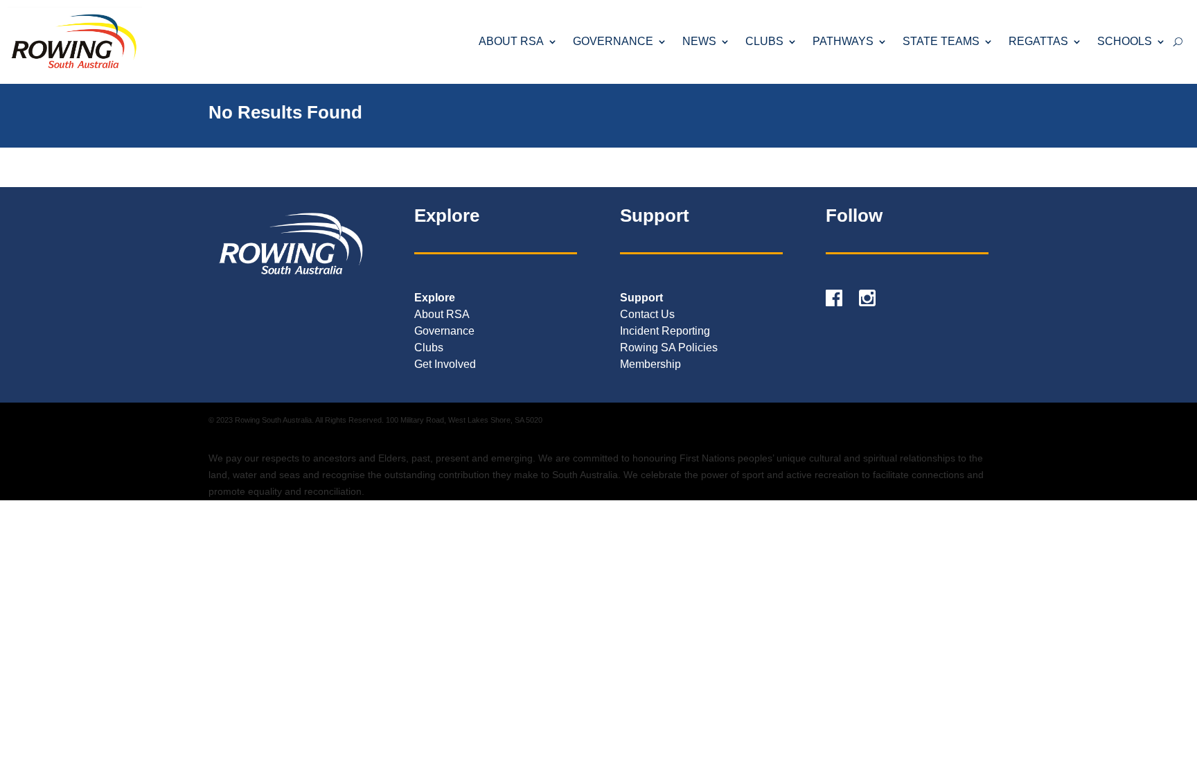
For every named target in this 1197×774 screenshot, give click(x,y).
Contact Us (647, 314)
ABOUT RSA (511, 41)
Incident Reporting (665, 331)
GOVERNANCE (613, 41)
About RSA (442, 314)
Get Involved (445, 364)
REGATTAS (1038, 41)
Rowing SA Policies (669, 347)
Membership (650, 364)
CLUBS (764, 41)
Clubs (428, 347)
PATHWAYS (843, 41)
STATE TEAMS (941, 41)
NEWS (699, 41)
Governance (444, 331)
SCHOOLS (1124, 41)
